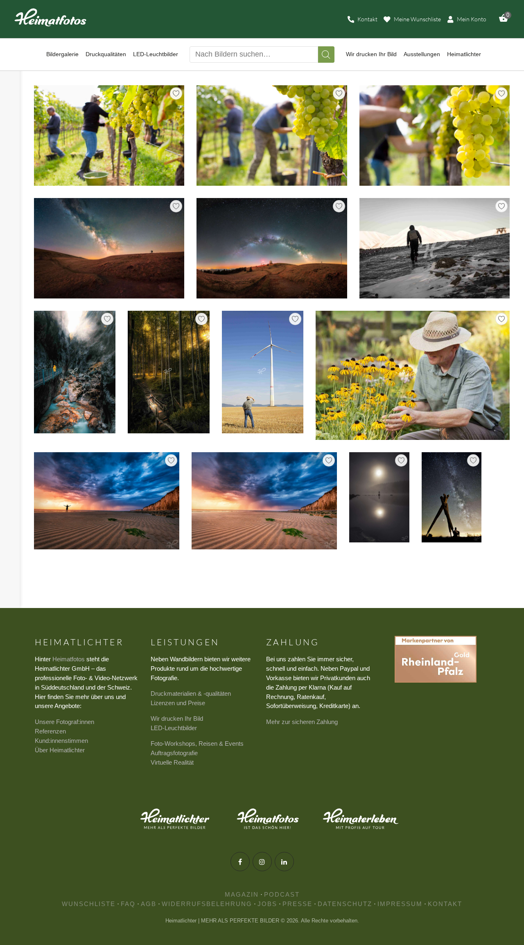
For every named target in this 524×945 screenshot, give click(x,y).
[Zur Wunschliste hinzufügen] (176, 93)
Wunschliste (88, 903)
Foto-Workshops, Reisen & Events (197, 743)
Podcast (282, 894)
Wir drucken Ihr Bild (177, 718)
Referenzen (50, 731)
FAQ (128, 903)
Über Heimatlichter (60, 750)
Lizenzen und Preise (178, 702)
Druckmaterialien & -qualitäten (191, 693)
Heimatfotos (68, 659)
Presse (297, 903)
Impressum (399, 903)
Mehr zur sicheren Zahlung (302, 721)
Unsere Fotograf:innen (64, 721)
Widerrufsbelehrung (207, 903)
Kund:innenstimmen (61, 740)
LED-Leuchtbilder (174, 727)
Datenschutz (345, 903)
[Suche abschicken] (326, 54)
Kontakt (445, 903)
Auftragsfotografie (174, 752)
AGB (148, 903)
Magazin (242, 894)
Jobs (267, 903)
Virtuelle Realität (172, 762)
